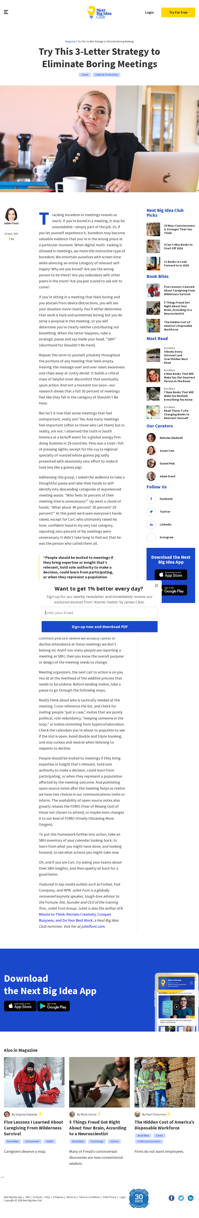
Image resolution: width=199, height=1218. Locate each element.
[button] (99, 588)
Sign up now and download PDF (99, 626)
